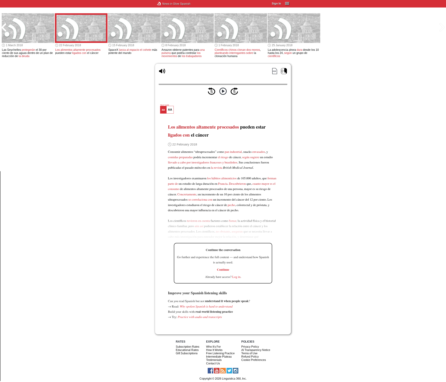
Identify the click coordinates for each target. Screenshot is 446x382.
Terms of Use (249, 353)
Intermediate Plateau (219, 356)
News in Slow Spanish (164, 3)
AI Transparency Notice (255, 350)
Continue (223, 269)
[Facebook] (210, 370)
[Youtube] (217, 370)
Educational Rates (187, 350)
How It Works (214, 350)
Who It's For (213, 346)
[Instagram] (235, 370)
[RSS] (223, 370)
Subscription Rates (187, 346)
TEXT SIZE (164, 105)
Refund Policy (250, 356)
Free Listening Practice (220, 353)
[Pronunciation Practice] (284, 71)
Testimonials (214, 359)
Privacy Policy (250, 346)
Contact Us (213, 363)
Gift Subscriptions (187, 353)
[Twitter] (229, 370)
